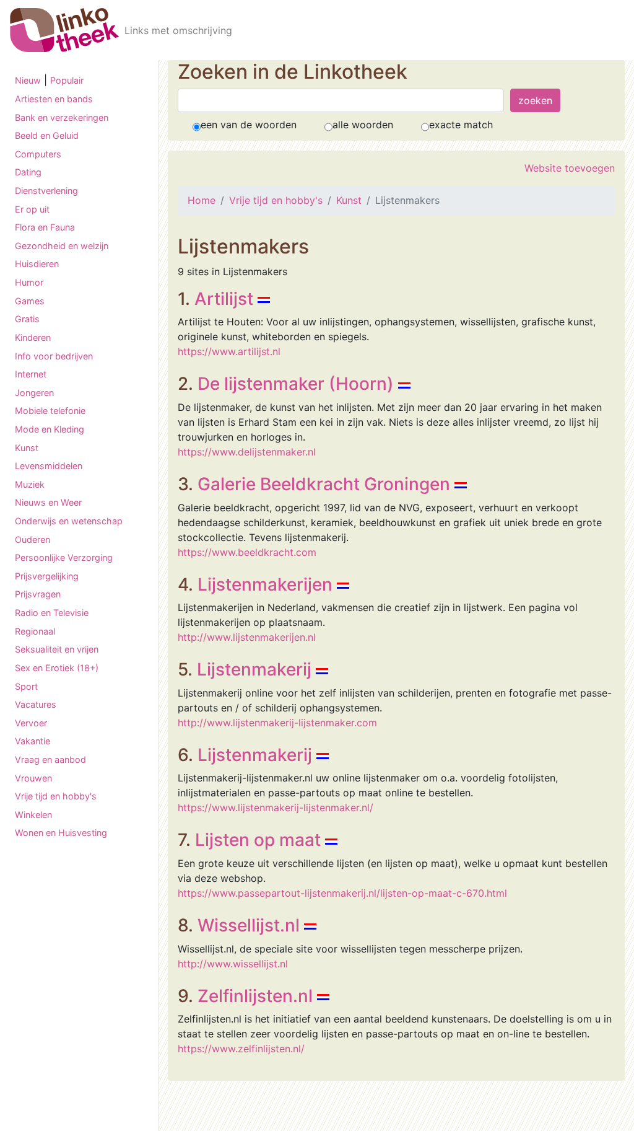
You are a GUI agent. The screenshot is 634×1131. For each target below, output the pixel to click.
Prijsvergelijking (47, 576)
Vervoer (31, 723)
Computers (38, 154)
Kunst (26, 447)
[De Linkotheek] (64, 30)
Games (30, 301)
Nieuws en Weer (48, 502)
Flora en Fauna (45, 227)
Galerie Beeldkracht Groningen (324, 484)
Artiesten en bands (54, 99)
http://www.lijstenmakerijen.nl (247, 637)
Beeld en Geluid (47, 135)
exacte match (461, 124)
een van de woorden (249, 124)
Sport (26, 686)
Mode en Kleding (49, 429)
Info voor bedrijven (54, 356)
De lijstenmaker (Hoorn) (296, 383)
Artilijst (223, 298)
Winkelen (33, 814)
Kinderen (33, 337)
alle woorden (362, 124)
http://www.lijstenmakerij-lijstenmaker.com (277, 722)
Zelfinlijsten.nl (255, 995)
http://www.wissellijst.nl (233, 963)
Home (201, 200)
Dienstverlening (46, 190)
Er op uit (32, 209)
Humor (29, 282)
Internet (30, 374)
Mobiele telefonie (50, 410)
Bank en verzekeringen (61, 117)
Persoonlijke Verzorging (64, 557)
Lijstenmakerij (254, 669)
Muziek (30, 484)
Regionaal (35, 631)
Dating (28, 172)
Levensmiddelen (48, 465)
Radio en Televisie (52, 612)
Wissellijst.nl (249, 925)
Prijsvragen (38, 594)
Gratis (27, 319)
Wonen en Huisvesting (61, 832)
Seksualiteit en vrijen (56, 649)
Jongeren (34, 392)
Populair (67, 80)
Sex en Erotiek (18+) (56, 667)
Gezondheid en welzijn (61, 245)
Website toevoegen (569, 168)
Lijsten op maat (258, 839)
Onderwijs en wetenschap (69, 521)
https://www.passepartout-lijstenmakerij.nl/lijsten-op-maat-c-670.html (342, 893)
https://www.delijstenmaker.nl (247, 452)
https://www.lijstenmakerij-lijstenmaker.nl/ (275, 807)
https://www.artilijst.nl (229, 351)
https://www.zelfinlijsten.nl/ (241, 1048)
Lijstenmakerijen (265, 584)
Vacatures (35, 704)
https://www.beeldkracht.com (247, 552)
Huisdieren (37, 263)
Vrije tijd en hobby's (56, 796)
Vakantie (32, 741)
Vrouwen (33, 778)
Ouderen (32, 539)
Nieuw (28, 80)
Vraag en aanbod (50, 759)
